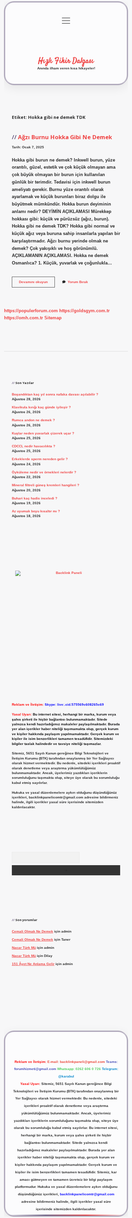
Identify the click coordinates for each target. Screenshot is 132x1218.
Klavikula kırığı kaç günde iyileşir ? (41, 407)
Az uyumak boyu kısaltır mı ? (36, 511)
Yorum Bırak (78, 282)
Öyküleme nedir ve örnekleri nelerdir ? (44, 472)
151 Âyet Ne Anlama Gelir (33, 964)
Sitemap (53, 317)
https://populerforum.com (31, 310)
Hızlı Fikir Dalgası (66, 61)
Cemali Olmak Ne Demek (32, 931)
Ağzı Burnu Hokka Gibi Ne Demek (65, 137)
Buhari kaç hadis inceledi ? (34, 498)
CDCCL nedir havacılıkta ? (33, 446)
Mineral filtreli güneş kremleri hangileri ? (45, 485)
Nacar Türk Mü (24, 947)
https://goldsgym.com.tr (84, 310)
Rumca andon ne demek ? (33, 420)
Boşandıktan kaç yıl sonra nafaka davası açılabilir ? (55, 394)
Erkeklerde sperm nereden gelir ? (40, 459)
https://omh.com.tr (23, 317)
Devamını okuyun (37, 283)
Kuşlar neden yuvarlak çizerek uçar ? (43, 433)
